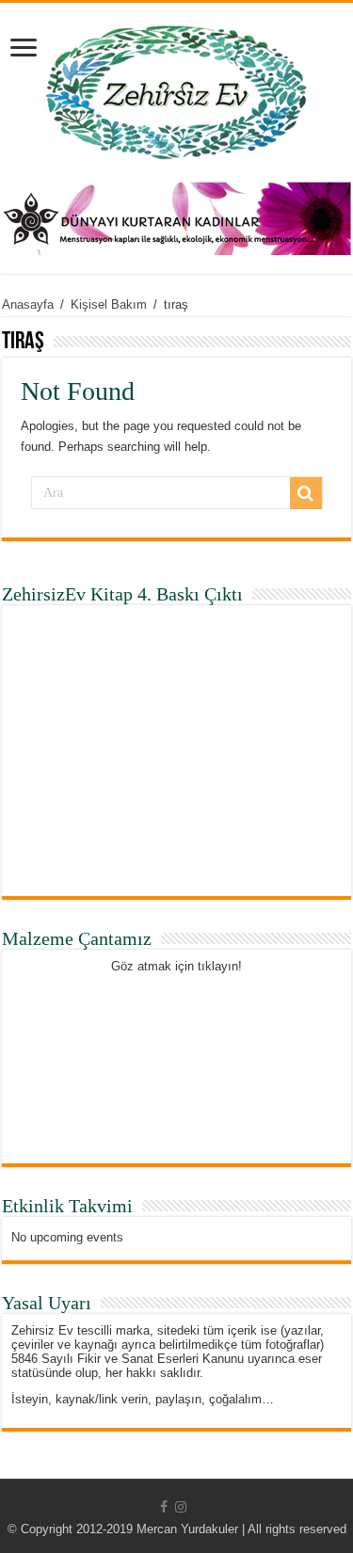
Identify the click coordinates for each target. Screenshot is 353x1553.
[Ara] (306, 493)
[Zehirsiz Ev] (176, 88)
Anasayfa (28, 304)
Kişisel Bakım (109, 304)
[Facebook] (163, 1507)
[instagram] (180, 1507)
